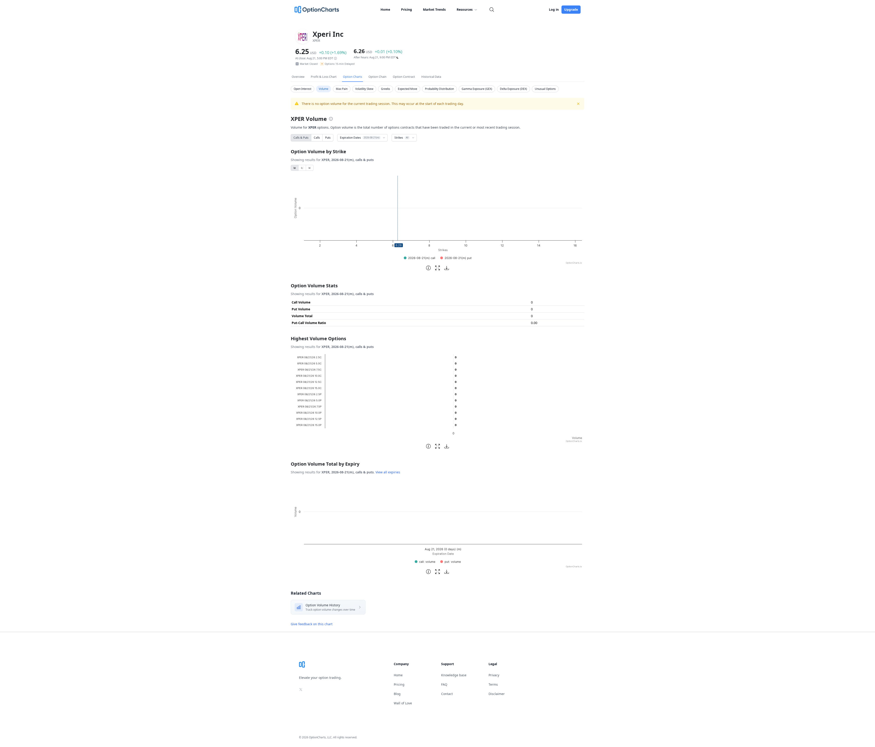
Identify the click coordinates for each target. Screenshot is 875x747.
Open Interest (302, 89)
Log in (554, 9)
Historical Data (431, 77)
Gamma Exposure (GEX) (477, 89)
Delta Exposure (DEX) (513, 89)
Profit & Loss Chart (324, 77)
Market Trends (434, 9)
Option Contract (404, 77)
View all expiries (388, 472)
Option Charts (352, 77)
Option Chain (377, 77)
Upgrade (571, 9)
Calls (317, 138)
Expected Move (407, 89)
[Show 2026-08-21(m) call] (419, 258)
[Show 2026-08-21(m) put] (456, 258)
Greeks (385, 89)
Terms (493, 684)
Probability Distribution (439, 89)
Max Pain (341, 89)
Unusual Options (545, 89)
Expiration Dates (359, 138)
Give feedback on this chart (311, 624)
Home (385, 9)
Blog (397, 694)
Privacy (494, 675)
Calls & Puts (301, 138)
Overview (298, 77)
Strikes (401, 138)
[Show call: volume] (425, 561)
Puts (328, 138)
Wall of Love (403, 703)
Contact (447, 694)
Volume (323, 89)
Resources (465, 9)
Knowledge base (453, 675)
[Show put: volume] (450, 561)
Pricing (406, 9)
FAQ (444, 684)
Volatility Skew (364, 89)
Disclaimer (497, 694)
